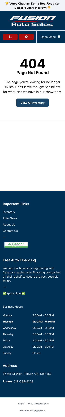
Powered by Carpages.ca (32, 410)
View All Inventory (32, 102)
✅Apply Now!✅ (14, 293)
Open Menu (49, 37)
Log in (21, 403)
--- (4, 287)
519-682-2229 (24, 381)
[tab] (13, 308)
